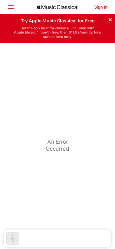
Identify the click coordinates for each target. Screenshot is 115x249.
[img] (57, 7)
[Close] (110, 19)
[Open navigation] (11, 7)
